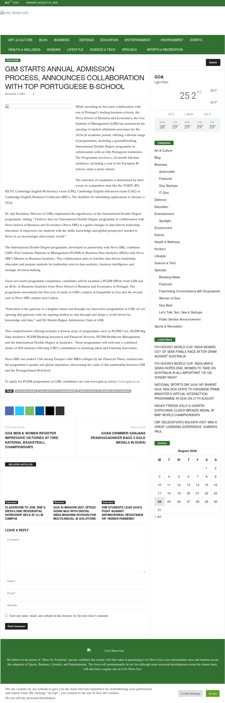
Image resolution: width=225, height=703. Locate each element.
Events (196, 40)
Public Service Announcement (180, 319)
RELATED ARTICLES (21, 464)
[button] (218, 44)
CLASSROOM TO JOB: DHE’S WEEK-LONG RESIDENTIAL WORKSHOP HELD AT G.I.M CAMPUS (25, 513)
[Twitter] (214, 3)
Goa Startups (168, 185)
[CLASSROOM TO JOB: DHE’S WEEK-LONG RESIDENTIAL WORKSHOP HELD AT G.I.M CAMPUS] (27, 487)
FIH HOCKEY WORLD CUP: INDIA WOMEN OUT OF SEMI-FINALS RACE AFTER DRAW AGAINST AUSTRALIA (185, 351)
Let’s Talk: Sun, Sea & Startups (180, 312)
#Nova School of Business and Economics (105, 391)
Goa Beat (165, 305)
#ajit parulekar (26, 391)
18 (169, 493)
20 (188, 493)
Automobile (167, 171)
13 (188, 485)
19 (179, 493)
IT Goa (164, 192)
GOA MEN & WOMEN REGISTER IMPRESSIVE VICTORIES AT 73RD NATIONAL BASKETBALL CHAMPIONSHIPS (31, 440)
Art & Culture (20, 40)
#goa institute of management (58, 391)
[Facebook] (207, 3)
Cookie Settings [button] (190, 693)
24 (159, 501)
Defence (86, 40)
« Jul (157, 516)
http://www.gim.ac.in (125, 381)
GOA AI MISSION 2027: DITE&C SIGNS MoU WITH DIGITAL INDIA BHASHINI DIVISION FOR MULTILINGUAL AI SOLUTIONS (74, 513)
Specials (129, 49)
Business (61, 40)
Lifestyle (75, 49)
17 (159, 493)
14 (197, 485)
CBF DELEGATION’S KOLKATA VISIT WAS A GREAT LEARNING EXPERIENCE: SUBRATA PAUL (185, 426)
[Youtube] (221, 3)
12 (179, 485)
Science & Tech (102, 49)
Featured (165, 178)
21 (197, 493)
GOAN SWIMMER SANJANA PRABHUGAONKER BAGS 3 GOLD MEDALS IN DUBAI (118, 438)
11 (169, 485)
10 (159, 485)
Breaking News (169, 277)
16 (215, 485)
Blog (43, 40)
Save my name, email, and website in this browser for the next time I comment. (59, 615)
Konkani (53, 49)
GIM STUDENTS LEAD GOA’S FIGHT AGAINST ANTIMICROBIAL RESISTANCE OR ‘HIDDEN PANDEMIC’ (122, 513)
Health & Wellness (24, 49)
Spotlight (165, 221)
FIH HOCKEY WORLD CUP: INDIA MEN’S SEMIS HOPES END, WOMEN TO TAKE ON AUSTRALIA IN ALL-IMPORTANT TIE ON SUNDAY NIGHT (185, 370)
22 (206, 493)
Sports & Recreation (165, 49)
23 (215, 493)
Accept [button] (213, 693)
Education (109, 40)
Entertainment (138, 40)
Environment (172, 40)
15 (206, 485)
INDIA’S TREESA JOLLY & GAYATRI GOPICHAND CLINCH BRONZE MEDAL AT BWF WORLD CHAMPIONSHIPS (184, 410)
